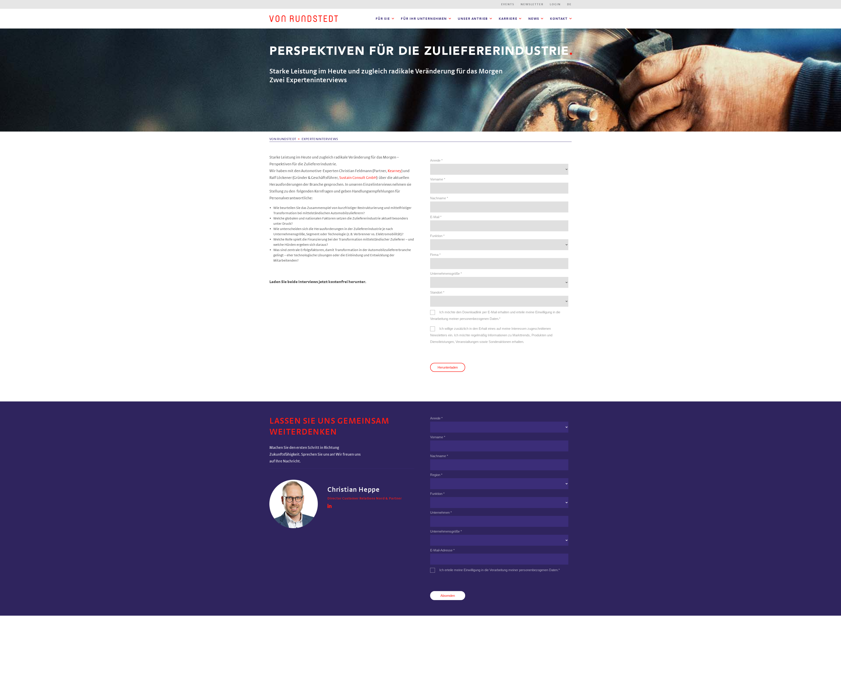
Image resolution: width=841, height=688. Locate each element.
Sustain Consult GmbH (357, 178)
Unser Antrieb (473, 18)
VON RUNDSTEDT (282, 139)
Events (507, 4)
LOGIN (555, 4)
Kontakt (558, 18)
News (533, 18)
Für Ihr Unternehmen (424, 18)
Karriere (508, 18)
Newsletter (532, 4)
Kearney (394, 171)
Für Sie (383, 18)
